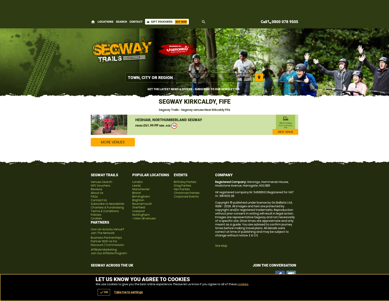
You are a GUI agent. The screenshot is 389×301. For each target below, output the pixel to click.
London (137, 182)
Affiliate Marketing (109, 251)
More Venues (113, 142)
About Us (97, 193)
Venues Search (101, 182)
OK (103, 292)
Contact (136, 21)
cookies (242, 284)
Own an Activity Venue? (107, 231)
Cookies (96, 218)
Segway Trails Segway (122, 49)
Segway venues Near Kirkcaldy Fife (205, 110)
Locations (105, 21)
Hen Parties (182, 189)
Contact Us (99, 200)
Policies (96, 215)
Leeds (136, 186)
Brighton (138, 200)
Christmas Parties (187, 193)
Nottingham (141, 215)
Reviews (96, 189)
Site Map (221, 246)
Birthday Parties (185, 182)
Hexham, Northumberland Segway (168, 120)
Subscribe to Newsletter (107, 204)
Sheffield (138, 207)
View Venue (285, 132)
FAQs (94, 196)
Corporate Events (186, 196)
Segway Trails (169, 110)
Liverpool (138, 211)
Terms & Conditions (105, 211)
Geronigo (178, 49)
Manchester (141, 189)
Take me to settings (128, 292)
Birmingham (141, 196)
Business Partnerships (107, 241)
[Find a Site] (189, 77)
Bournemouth (142, 204)
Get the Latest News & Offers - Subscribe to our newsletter (193, 89)
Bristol (136, 193)
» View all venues (144, 218)
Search (121, 21)
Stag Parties (182, 186)
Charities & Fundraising (107, 207)
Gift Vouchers (166, 21)
